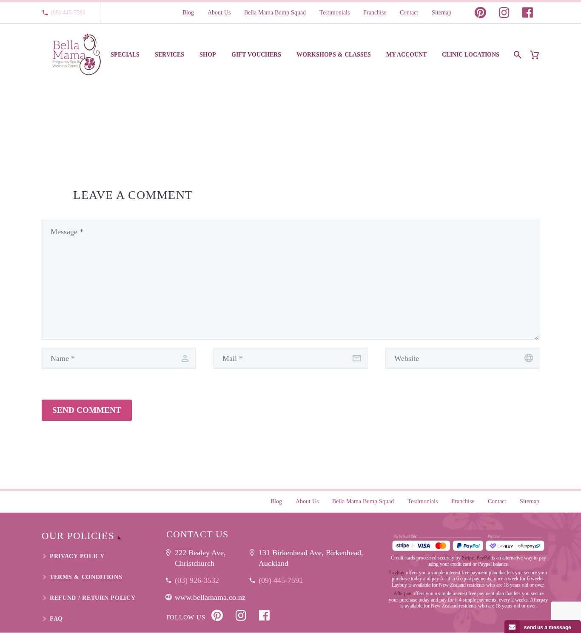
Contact (409, 12)
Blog (188, 12)
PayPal (483, 558)
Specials (125, 54)
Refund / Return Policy (92, 598)
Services (169, 54)
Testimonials (334, 12)
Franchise (374, 12)
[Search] (516, 54)
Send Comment (86, 410)
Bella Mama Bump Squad (275, 12)
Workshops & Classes (333, 54)
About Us (219, 12)
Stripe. (468, 558)
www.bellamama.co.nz (210, 597)
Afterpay (402, 593)
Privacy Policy (77, 556)
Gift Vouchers (256, 54)
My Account (406, 54)
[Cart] (537, 54)
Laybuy (396, 573)
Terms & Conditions (86, 577)
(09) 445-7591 (68, 12)
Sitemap (441, 12)
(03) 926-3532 (197, 580)
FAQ (56, 619)
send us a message (547, 627)
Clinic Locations (470, 54)
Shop (207, 54)
